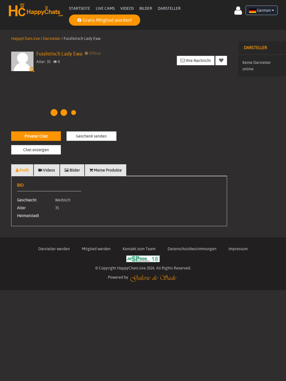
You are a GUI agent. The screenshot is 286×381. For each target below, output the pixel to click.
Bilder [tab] (74, 170)
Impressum (238, 248)
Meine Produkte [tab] (107, 170)
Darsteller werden (54, 248)
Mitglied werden (96, 248)
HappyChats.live (25, 38)
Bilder (145, 8)
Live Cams (105, 8)
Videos (127, 8)
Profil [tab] (24, 170)
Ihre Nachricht (198, 60)
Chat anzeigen (36, 149)
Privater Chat (36, 136)
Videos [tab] (48, 170)
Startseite (79, 8)
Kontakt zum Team (139, 248)
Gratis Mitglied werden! (107, 20)
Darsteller (169, 8)
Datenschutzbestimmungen (192, 248)
